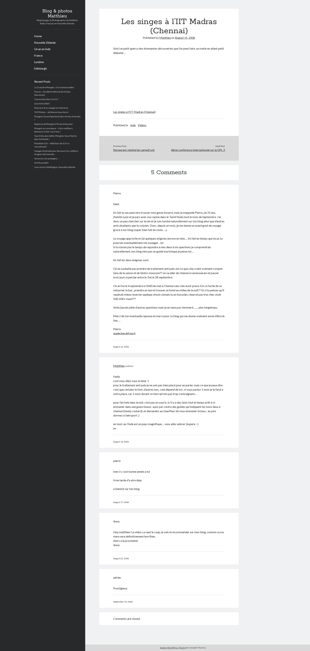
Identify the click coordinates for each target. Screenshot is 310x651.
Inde (133, 125)
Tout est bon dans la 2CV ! (46, 99)
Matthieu (165, 37)
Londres (39, 62)
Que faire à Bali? (42, 103)
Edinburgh (40, 68)
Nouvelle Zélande (45, 42)
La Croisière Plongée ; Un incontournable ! (54, 87)
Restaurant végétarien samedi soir (134, 150)
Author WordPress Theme (173, 647)
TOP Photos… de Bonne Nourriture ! (51, 112)
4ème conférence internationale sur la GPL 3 (198, 150)
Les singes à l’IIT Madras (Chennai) (134, 111)
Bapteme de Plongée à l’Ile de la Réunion (53, 124)
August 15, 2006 (185, 37)
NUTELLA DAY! (41, 162)
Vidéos (142, 125)
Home (38, 36)
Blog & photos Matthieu (57, 13)
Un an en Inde (42, 49)
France (38, 55)
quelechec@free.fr (124, 333)
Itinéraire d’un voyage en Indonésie (51, 107)
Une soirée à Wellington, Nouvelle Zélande (54, 167)
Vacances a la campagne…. (46, 158)
